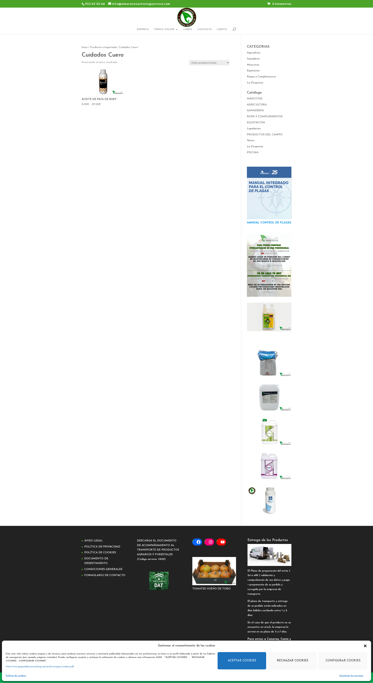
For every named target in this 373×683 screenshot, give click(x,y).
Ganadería (253, 58)
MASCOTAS (254, 98)
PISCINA (252, 152)
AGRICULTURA (257, 104)
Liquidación (254, 128)
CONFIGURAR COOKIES (343, 660)
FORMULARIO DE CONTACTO (104, 575)
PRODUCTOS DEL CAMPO (264, 134)
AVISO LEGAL (93, 540)
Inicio (85, 47)
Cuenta (222, 29)
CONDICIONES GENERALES (103, 569)
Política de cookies (16, 675)
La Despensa (255, 82)
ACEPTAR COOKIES (242, 660)
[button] (365, 646)
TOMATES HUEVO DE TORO (211, 588)
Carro (187, 29)
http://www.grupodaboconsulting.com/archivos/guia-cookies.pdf (40, 666)
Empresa (143, 29)
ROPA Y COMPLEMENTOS (265, 116)
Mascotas (253, 64)
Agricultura (253, 52)
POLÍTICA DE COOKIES (100, 552)
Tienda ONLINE (164, 29)
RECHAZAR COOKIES (292, 660)
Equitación (253, 70)
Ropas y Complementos (261, 76)
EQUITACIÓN (256, 122)
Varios (250, 140)
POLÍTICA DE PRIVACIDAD (102, 546)
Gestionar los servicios (351, 675)
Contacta (204, 29)
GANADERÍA (255, 110)
